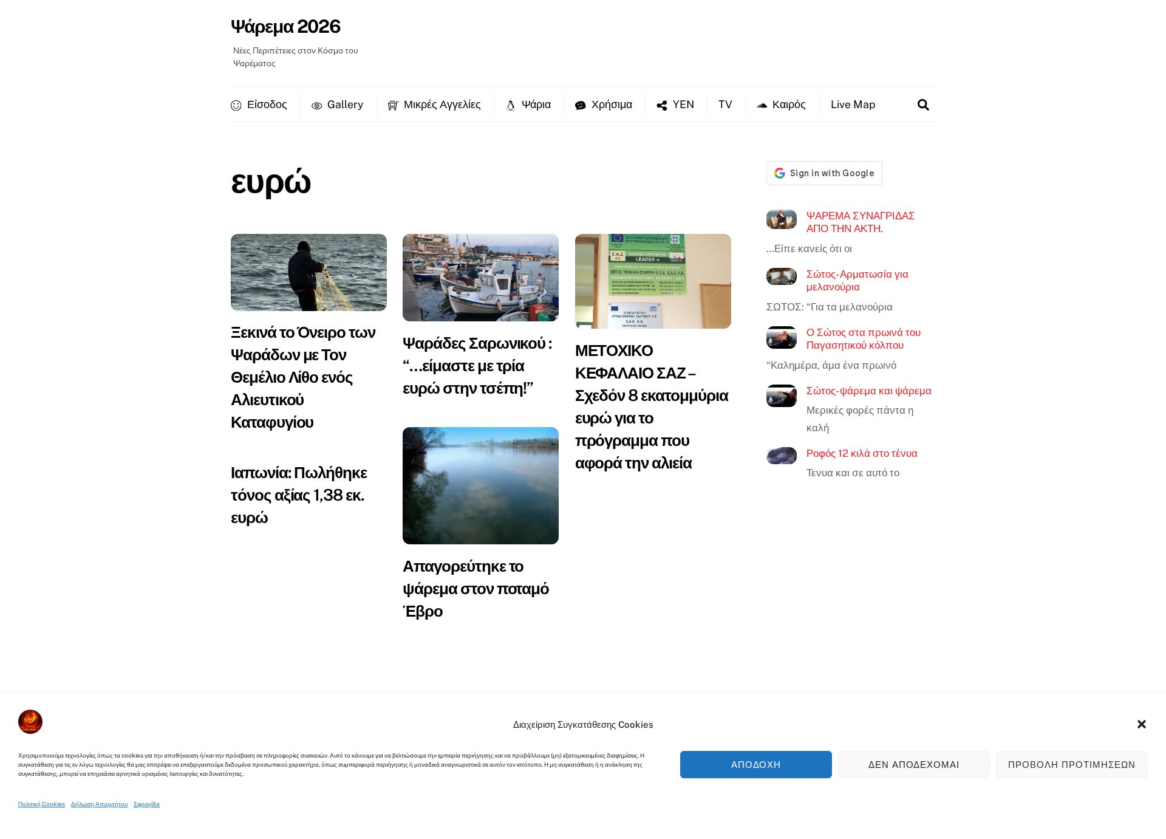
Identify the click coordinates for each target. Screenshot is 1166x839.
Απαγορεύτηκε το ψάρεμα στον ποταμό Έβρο (476, 588)
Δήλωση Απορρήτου (99, 803)
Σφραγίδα (147, 803)
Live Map (853, 104)
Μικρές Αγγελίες (441, 104)
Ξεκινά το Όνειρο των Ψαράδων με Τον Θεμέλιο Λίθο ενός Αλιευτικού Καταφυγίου (303, 377)
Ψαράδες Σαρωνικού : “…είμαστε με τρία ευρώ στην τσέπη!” (477, 365)
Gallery (344, 104)
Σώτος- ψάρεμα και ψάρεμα (869, 391)
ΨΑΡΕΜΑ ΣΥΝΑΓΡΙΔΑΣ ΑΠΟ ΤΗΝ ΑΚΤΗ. (860, 222)
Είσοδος (266, 104)
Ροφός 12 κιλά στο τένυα (862, 453)
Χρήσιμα (610, 104)
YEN (682, 104)
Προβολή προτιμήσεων (1072, 764)
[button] (1142, 724)
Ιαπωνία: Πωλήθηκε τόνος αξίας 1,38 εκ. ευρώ (299, 495)
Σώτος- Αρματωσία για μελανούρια (857, 280)
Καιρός (788, 104)
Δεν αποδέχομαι (914, 764)
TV (725, 104)
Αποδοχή (756, 764)
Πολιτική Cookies (41, 803)
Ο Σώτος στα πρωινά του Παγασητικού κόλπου (863, 339)
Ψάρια (535, 104)
